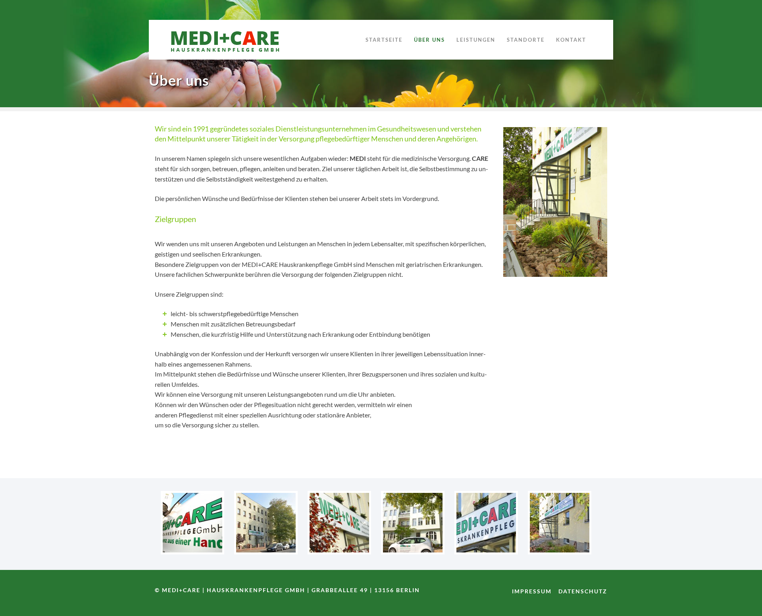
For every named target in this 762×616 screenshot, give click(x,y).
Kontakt (571, 40)
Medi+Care (228, 40)
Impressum (532, 591)
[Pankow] (266, 552)
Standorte (526, 40)
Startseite (384, 40)
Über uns (429, 40)
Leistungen (475, 40)
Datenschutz (582, 591)
